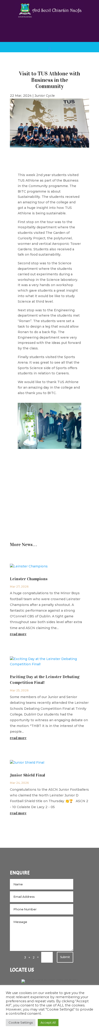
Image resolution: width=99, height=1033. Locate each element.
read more (18, 634)
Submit (65, 957)
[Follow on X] (54, 29)
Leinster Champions (28, 578)
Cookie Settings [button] (21, 1022)
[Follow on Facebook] (45, 29)
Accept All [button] (48, 1022)
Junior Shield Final (27, 775)
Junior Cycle (45, 96)
